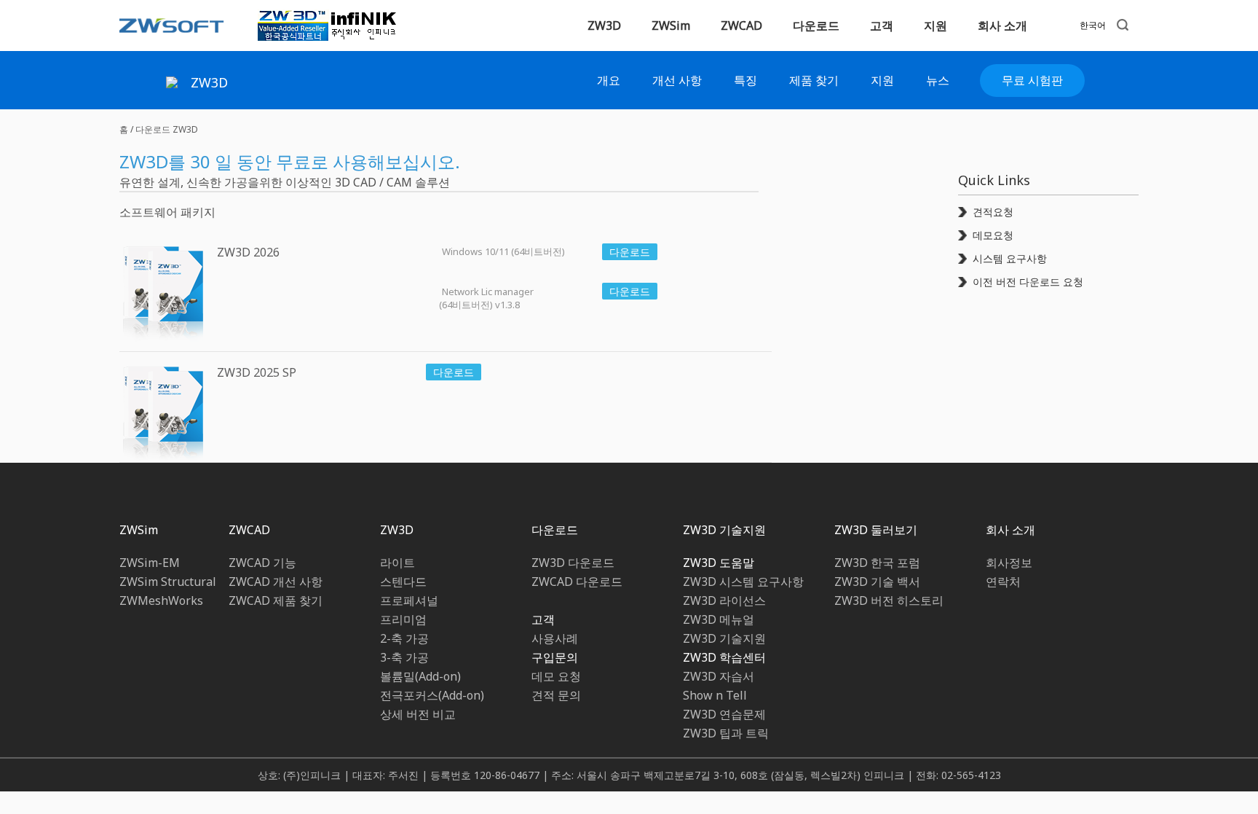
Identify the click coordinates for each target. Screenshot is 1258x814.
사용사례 (554, 638)
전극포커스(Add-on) (432, 695)
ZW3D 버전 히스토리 (889, 600)
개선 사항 (677, 80)
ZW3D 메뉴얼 (718, 619)
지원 (882, 80)
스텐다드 (403, 582)
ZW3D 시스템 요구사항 (743, 582)
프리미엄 (403, 619)
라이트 (397, 563)
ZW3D (604, 25)
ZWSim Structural (167, 582)
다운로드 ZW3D (166, 129)
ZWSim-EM (149, 563)
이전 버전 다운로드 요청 (1028, 282)
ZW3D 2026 (248, 252)
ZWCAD (741, 25)
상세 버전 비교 (418, 714)
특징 (745, 80)
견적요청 (993, 212)
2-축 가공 (404, 638)
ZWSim (138, 530)
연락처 (1003, 582)
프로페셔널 (409, 600)
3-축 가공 (404, 657)
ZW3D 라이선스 (724, 600)
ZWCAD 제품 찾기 (276, 600)
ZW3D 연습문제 (724, 714)
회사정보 (1009, 563)
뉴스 (937, 80)
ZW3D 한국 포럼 (877, 563)
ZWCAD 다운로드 (576, 582)
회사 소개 (1010, 530)
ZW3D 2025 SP (256, 372)
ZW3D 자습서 (718, 676)
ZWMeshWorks (161, 600)
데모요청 (993, 235)
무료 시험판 (1032, 80)
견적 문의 (556, 695)
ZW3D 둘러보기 (875, 530)
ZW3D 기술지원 (724, 530)
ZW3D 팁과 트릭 (726, 733)
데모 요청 (556, 676)
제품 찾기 (814, 80)
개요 (608, 80)
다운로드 (554, 530)
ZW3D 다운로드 (572, 563)
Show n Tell (715, 695)
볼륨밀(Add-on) (420, 676)
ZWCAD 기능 (262, 563)
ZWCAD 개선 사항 (276, 582)
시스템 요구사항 (1010, 258)
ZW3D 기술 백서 (877, 582)
